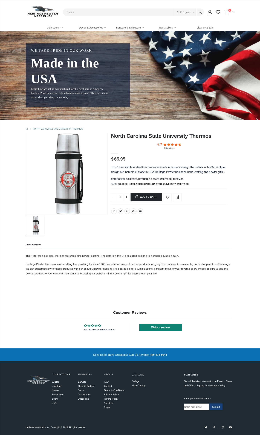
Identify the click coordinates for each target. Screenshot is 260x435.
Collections (53, 27)
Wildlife (55, 381)
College (135, 381)
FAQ (106, 381)
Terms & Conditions (114, 390)
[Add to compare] (177, 197)
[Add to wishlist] (167, 197)
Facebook (114, 211)
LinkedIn (127, 211)
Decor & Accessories (91, 27)
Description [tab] (33, 244)
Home (27, 128)
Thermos (178, 179)
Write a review (160, 327)
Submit (216, 406)
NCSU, (132, 184)
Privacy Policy (111, 394)
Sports (55, 398)
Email (140, 211)
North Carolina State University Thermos (161, 136)
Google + (134, 211)
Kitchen (143, 179)
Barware (82, 381)
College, (123, 184)
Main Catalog (138, 385)
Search (200, 12)
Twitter (120, 211)
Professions (58, 394)
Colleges (131, 179)
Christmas (57, 386)
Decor (81, 390)
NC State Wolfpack (160, 179)
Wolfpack (183, 184)
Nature (55, 390)
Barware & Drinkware (128, 27)
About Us (109, 403)
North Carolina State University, (156, 184)
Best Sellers (166, 27)
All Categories (184, 12)
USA (54, 403)
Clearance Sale (205, 27)
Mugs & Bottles (86, 386)
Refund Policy (111, 398)
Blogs (107, 407)
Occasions (83, 398)
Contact (108, 386)
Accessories (84, 394)
